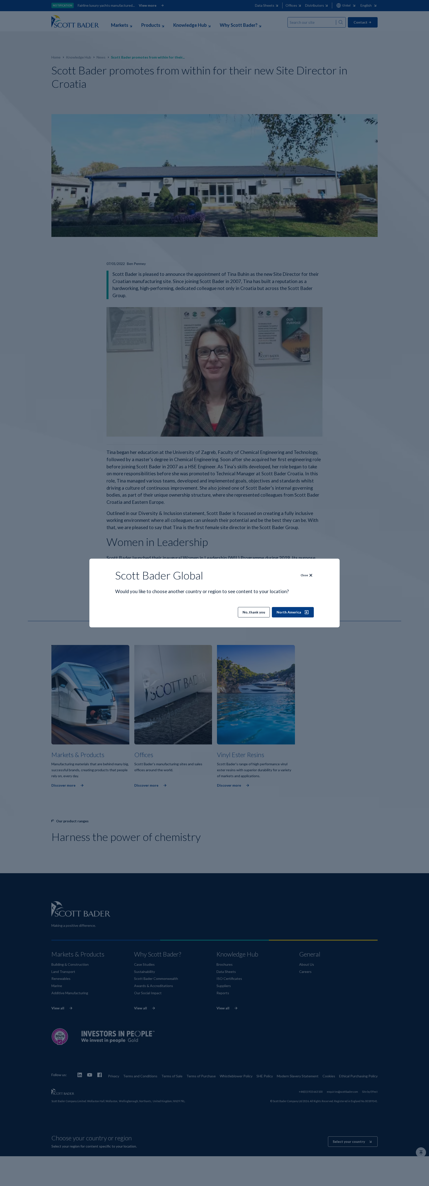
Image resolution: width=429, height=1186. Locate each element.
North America (289, 612)
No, (254, 612)
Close (304, 575)
